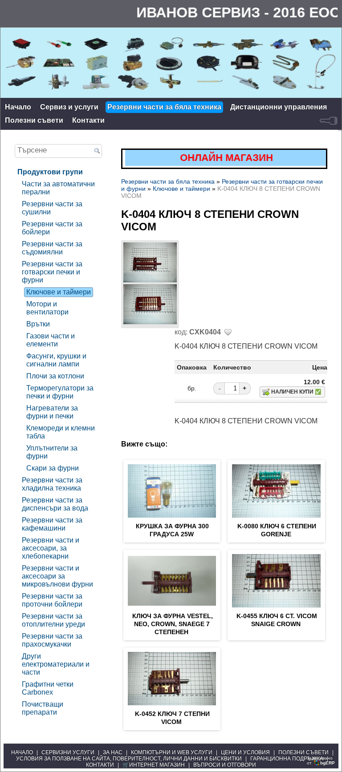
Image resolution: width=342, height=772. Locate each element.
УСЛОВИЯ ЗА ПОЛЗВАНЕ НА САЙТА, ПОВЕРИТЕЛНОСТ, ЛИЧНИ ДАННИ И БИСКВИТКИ (129, 759)
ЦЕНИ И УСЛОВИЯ (245, 752)
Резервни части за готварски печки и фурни (52, 272)
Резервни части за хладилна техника (52, 484)
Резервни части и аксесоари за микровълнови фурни (57, 576)
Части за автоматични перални (58, 188)
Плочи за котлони (55, 376)
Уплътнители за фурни (51, 452)
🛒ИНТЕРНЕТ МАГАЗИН (153, 765)
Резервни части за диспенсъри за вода (55, 504)
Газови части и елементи (50, 340)
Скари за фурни (52, 468)
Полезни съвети (34, 120)
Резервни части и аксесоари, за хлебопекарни (50, 548)
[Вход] (328, 120)
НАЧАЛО (22, 752)
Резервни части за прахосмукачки (52, 640)
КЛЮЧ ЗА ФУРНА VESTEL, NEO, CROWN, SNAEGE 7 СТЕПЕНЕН (172, 623)
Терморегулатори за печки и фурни (60, 392)
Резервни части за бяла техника (164, 107)
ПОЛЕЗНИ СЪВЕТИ (303, 752)
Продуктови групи (50, 172)
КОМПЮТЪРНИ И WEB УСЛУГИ (171, 752)
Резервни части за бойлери (52, 228)
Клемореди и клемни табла (60, 432)
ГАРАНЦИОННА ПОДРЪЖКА (286, 759)
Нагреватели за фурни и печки (52, 412)
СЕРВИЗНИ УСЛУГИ (67, 752)
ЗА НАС (112, 752)
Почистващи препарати (42, 708)
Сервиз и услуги (69, 107)
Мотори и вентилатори (47, 308)
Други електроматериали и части (56, 664)
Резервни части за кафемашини (52, 524)
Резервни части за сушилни (52, 208)
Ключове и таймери (58, 292)
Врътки (38, 324)
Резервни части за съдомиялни (52, 248)
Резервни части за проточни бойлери (52, 600)
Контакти (88, 120)
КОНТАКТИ (100, 765)
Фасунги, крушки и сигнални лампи (56, 360)
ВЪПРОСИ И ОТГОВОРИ (224, 765)
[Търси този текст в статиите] (97, 151)
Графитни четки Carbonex (47, 688)
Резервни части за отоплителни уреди (53, 620)
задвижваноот (321, 760)
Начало (18, 107)
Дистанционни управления (278, 107)
